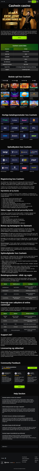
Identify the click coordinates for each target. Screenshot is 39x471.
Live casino (14, 80)
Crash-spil (23, 80)
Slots (33, 80)
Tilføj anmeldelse (32, 367)
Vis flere (19, 386)
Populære (4, 80)
